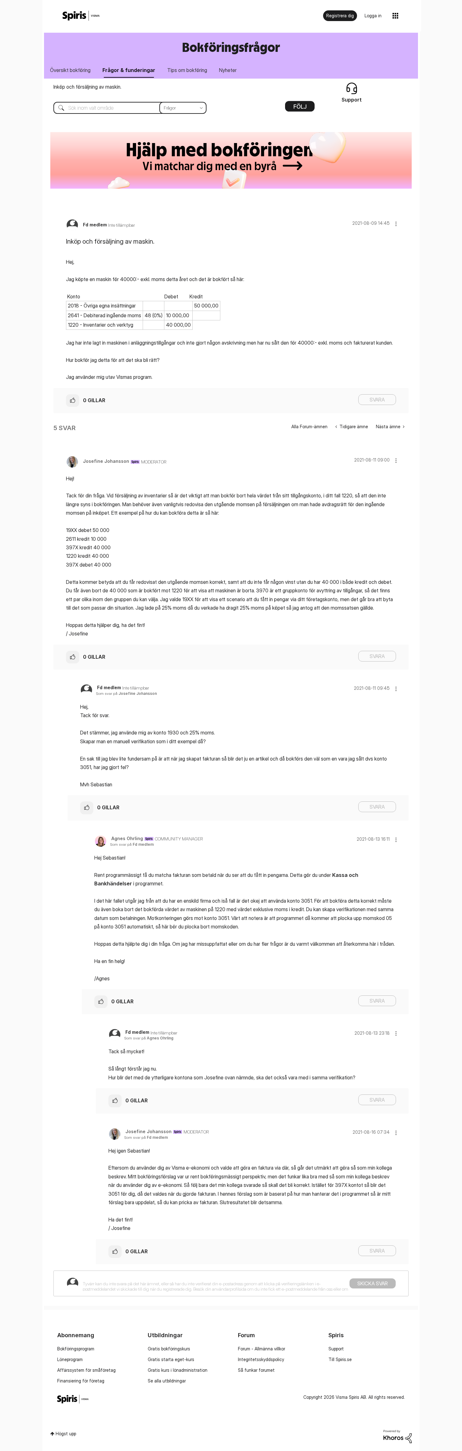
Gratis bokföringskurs (169, 1348)
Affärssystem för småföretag (86, 1370)
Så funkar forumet (256, 1370)
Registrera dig (340, 15)
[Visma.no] (81, 16)
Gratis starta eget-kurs (171, 1359)
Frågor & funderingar (128, 70)
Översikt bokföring (70, 70)
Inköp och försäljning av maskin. (87, 87)
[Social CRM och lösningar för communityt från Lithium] (397, 1436)
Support (336, 1348)
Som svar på (126, 693)
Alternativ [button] (300, 108)
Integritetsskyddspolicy (261, 1359)
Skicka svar (372, 1283)
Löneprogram (70, 1359)
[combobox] (125, 108)
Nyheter (228, 70)
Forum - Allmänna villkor (261, 1348)
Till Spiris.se (340, 1359)
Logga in (373, 15)
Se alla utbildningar (167, 1380)
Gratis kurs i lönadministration (177, 1370)
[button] (396, 224)
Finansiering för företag (80, 1380)
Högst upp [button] (66, 1433)
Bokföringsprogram (75, 1348)
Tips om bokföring (187, 70)
